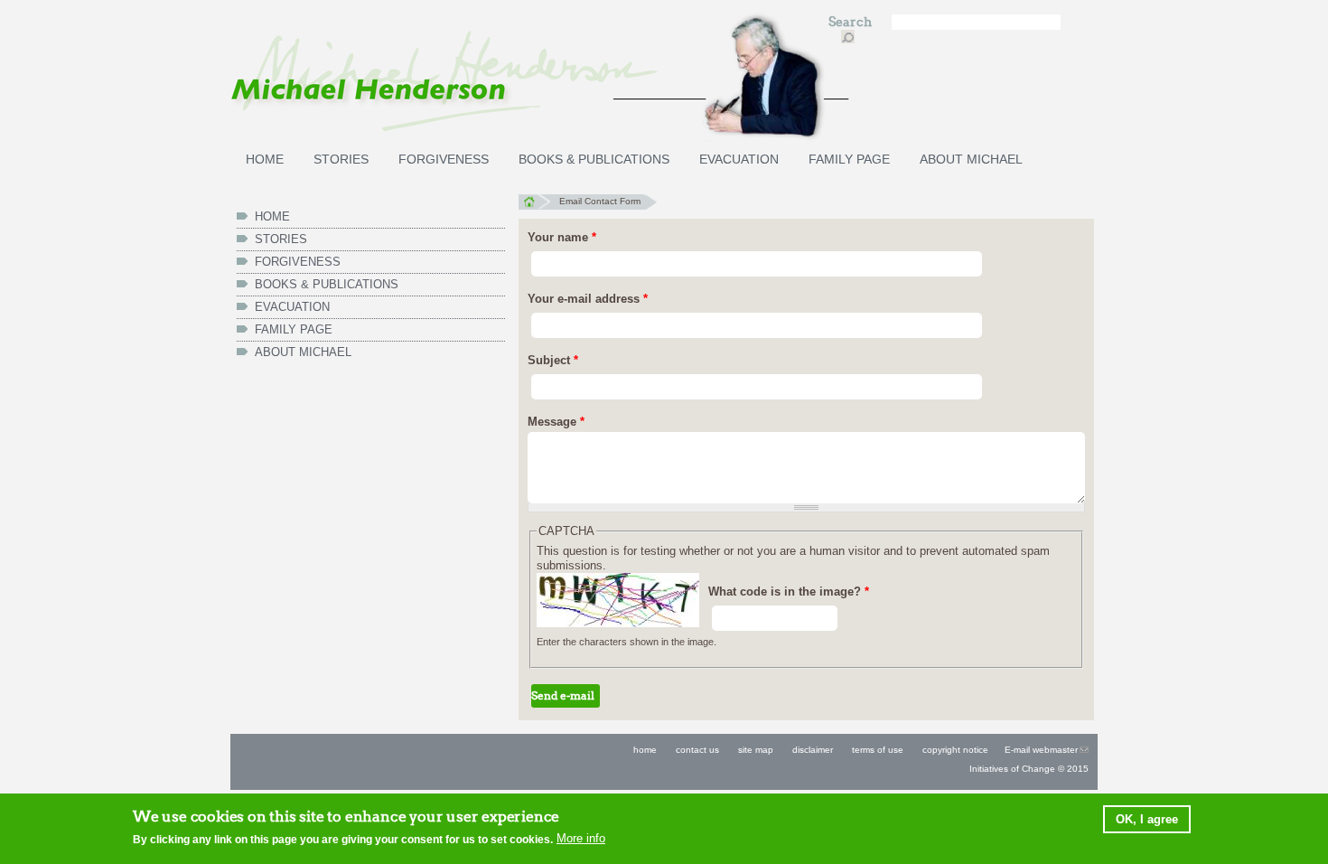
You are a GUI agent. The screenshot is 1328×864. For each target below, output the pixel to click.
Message (556, 421)
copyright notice (955, 750)
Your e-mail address (588, 298)
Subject (553, 360)
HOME (265, 159)
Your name (562, 237)
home (645, 750)
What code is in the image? (788, 591)
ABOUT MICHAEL (971, 159)
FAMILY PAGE (849, 159)
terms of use (876, 750)
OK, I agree (1147, 819)
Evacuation (739, 159)
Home (534, 201)
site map (755, 750)
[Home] (519, 78)
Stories (341, 159)
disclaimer (812, 750)
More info (580, 838)
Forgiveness (443, 159)
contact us (697, 750)
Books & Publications (594, 159)
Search (851, 22)
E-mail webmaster (1041, 750)
